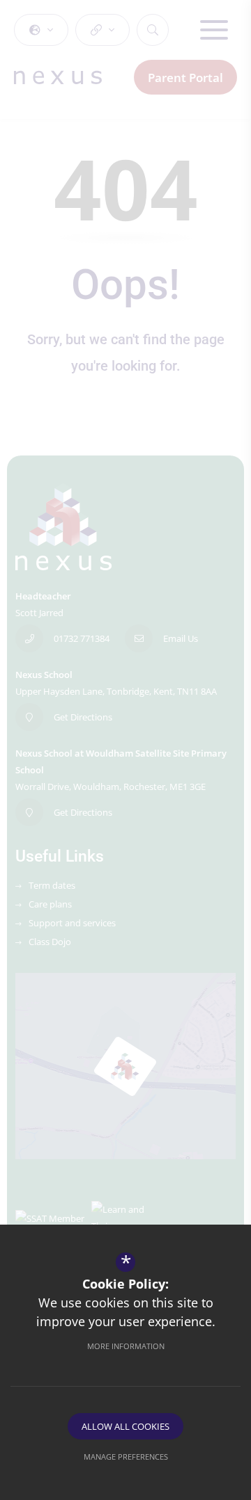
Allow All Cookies (125, 1426)
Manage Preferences (126, 1456)
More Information (126, 1346)
